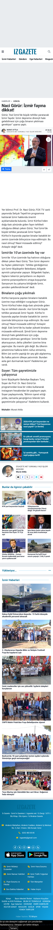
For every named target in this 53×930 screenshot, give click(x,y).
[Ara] (49, 51)
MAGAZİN (22, 907)
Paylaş (7, 169)
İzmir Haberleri (9, 59)
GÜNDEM (46, 901)
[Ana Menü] (3, 51)
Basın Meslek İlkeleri (23, 898)
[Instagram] (32, 477)
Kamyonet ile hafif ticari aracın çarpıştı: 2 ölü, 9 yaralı (39, 555)
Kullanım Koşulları (41, 898)
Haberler (6, 101)
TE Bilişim (33, 916)
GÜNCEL (16, 101)
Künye (8, 898)
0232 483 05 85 (28, 833)
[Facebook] (23, 477)
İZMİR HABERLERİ (40, 904)
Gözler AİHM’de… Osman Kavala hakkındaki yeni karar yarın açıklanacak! (13, 556)
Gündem (23, 59)
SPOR (38, 907)
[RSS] (38, 847)
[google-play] (38, 855)
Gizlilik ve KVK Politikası (12, 901)
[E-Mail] (18, 477)
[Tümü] (50, 570)
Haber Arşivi (36, 889)
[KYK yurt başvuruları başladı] (14, 497)
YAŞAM (45, 907)
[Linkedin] (36, 477)
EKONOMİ (28, 904)
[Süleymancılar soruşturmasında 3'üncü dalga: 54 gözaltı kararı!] (39, 497)
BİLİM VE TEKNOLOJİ (32, 901)
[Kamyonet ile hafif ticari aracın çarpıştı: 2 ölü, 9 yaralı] (39, 545)
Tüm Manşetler (36, 882)
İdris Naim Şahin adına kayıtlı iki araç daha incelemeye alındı (39, 532)
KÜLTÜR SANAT (10, 907)
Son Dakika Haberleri (15, 889)
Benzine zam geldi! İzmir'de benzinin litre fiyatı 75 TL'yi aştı (13, 532)
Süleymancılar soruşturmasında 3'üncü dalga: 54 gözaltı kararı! (37, 508)
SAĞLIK (31, 907)
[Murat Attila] (8, 471)
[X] (20, 847)
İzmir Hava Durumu (39, 866)
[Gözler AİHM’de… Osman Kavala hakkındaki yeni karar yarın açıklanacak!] (14, 545)
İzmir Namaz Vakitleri (16, 874)
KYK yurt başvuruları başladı (13, 506)
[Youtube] (41, 477)
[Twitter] (27, 477)
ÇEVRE (6, 904)
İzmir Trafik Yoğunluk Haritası (38, 875)
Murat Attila (21, 472)
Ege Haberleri (36, 59)
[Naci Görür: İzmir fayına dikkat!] (26, 150)
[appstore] (15, 855)
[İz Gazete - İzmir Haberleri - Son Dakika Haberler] (25, 51)
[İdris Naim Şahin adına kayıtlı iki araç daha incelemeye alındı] (39, 521)
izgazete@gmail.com (28, 838)
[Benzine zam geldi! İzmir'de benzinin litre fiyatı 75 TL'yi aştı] (14, 521)
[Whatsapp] (33, 847)
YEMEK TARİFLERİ (26, 909)
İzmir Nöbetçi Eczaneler (11, 867)
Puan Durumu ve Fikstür (12, 883)
